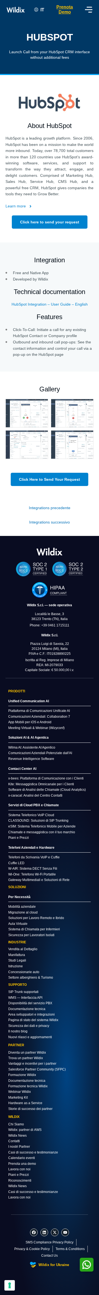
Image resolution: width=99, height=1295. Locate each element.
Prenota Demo (64, 9)
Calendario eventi (21, 1158)
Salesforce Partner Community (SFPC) (37, 1069)
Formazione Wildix (22, 1075)
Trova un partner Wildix (25, 1058)
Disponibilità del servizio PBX (30, 1003)
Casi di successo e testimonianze (33, 1152)
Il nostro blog (18, 1031)
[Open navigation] (88, 10)
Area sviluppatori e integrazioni (31, 1014)
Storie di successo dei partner (30, 1109)
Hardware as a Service (25, 1103)
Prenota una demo (22, 1164)
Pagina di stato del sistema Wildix (33, 1020)
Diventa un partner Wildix (27, 1052)
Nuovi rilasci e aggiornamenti (30, 1037)
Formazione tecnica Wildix (28, 1086)
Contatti (14, 1141)
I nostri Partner (19, 1147)
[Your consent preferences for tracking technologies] (9, 1285)
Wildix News (17, 1136)
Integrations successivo (49, 522)
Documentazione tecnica (26, 1009)
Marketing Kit (18, 1097)
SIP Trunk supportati (23, 992)
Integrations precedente (49, 508)
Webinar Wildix (19, 1092)
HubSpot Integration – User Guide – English (50, 304)
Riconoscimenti (19, 1180)
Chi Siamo (16, 1124)
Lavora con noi (19, 1169)
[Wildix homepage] (15, 9)
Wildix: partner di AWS (25, 1130)
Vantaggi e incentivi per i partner (32, 1064)
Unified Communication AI (28, 701)
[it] (49, 551)
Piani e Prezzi (18, 1175)
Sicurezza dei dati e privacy (28, 1026)
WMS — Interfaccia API (25, 998)
